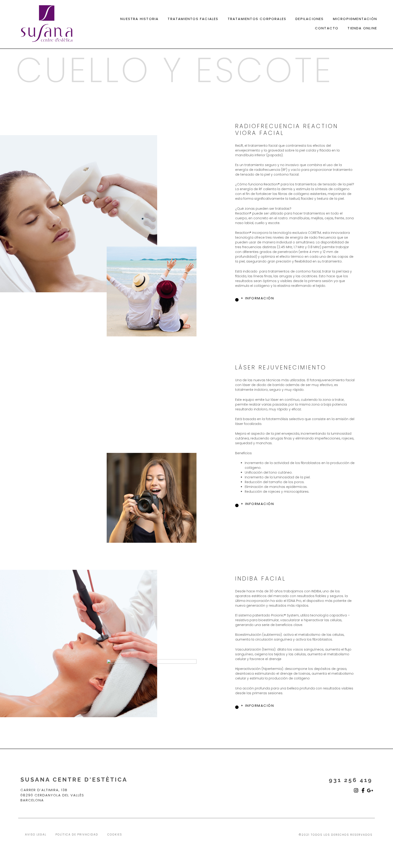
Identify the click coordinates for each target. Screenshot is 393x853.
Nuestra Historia (139, 18)
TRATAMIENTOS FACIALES (193, 18)
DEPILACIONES (309, 18)
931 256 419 (351, 780)
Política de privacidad (76, 834)
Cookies (114, 834)
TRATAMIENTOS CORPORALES (257, 18)
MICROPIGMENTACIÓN (355, 18)
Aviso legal (35, 834)
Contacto (327, 28)
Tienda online (362, 28)
